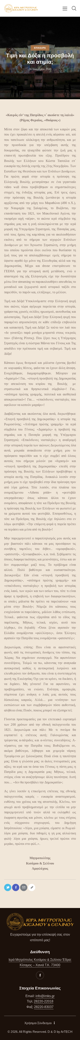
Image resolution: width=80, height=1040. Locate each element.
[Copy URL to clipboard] (31, 887)
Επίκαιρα (40, 48)
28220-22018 (43, 1001)
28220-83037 (44, 1007)
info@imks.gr (45, 996)
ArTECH (66, 1031)
